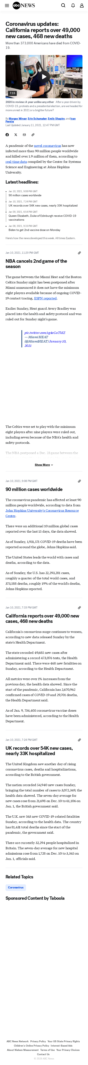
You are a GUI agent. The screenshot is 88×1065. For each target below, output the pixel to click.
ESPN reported (45, 298)
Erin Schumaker (37, 118)
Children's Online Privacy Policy (31, 1045)
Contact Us (43, 1054)
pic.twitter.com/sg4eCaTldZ (45, 332)
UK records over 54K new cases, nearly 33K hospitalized (43, 206)
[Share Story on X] (16, 135)
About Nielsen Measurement (23, 1050)
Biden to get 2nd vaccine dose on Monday (34, 230)
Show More (42, 464)
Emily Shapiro (56, 118)
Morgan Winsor (18, 118)
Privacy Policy (38, 1041)
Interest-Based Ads (61, 1045)
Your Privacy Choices (68, 1050)
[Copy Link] (33, 135)
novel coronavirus (47, 145)
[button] (7, 5)
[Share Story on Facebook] (7, 135)
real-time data (16, 161)
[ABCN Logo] (24, 5)
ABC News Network (18, 1041)
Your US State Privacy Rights (63, 1041)
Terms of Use (47, 1050)
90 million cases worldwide (25, 195)
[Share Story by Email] (24, 135)
